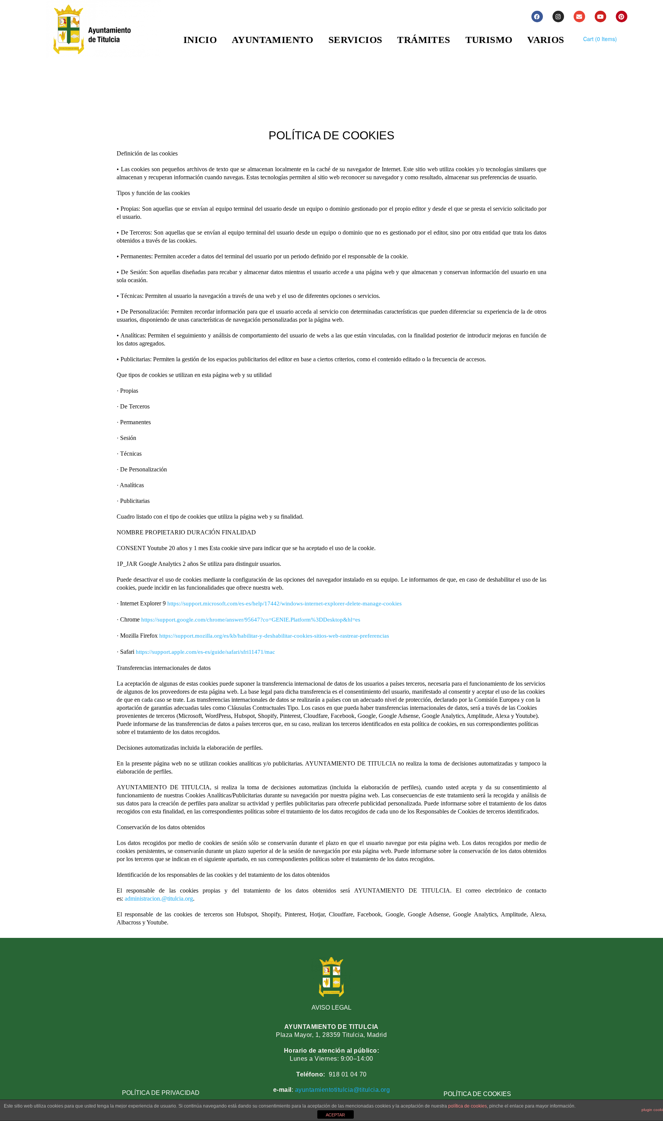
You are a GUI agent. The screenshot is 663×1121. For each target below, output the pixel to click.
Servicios (355, 40)
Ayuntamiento (272, 40)
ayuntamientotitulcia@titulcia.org (341, 1089)
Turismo (489, 40)
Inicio (200, 40)
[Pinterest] (621, 16)
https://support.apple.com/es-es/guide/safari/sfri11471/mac (205, 652)
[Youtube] (600, 16)
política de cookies (467, 1106)
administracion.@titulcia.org (159, 898)
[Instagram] (558, 16)
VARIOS (545, 40)
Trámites (423, 40)
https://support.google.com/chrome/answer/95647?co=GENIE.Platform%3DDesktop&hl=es (251, 620)
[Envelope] (579, 16)
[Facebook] (537, 16)
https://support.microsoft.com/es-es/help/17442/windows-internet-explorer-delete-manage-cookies (285, 603)
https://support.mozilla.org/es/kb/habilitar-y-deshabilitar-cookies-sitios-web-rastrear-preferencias (274, 636)
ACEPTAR (335, 1115)
